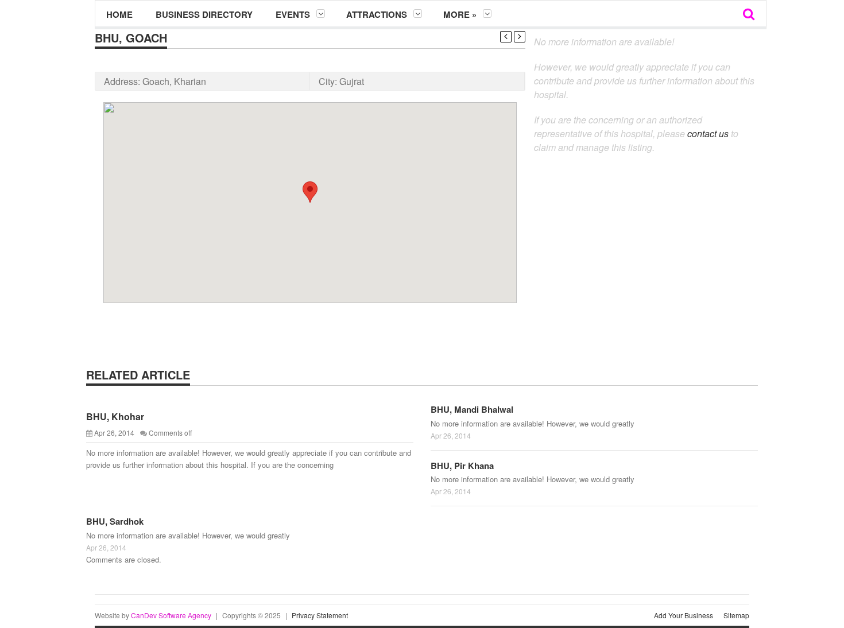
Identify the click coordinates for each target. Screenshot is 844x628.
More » (460, 14)
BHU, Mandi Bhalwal (472, 409)
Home (119, 14)
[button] (310, 192)
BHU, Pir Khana (462, 465)
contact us (708, 133)
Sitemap (736, 615)
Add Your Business (683, 615)
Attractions (376, 14)
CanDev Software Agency (171, 615)
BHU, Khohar (115, 416)
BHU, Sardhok (115, 521)
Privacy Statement (320, 615)
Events (293, 14)
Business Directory (204, 14)
